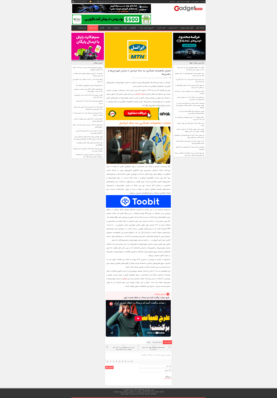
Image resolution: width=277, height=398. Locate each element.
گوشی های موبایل (187, 28)
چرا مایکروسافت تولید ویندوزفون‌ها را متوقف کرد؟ (89, 85)
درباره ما (203, 2)
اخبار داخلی (93, 28)
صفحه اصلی (200, 28)
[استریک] (116, 361)
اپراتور (125, 278)
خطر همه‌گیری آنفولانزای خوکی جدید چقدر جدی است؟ (153, 347)
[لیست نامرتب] (122, 361)
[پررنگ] (107, 361)
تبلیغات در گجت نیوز (183, 2)
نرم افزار (116, 28)
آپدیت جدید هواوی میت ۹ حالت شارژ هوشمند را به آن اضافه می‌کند (123, 347)
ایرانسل (149, 342)
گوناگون (133, 28)
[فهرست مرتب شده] (119, 361)
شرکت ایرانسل (140, 94)
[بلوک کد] (128, 361)
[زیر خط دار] (113, 361)
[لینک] (131, 361)
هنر (109, 28)
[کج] (110, 361)
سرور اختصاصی (140, 394)
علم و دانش (162, 28)
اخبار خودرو (173, 28)
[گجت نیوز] (188, 12)
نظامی (102, 28)
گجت (125, 28)
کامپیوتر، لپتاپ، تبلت (146, 28)
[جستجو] (73, 1)
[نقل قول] (125, 361)
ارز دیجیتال (82, 28)
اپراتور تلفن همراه (157, 342)
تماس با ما (195, 2)
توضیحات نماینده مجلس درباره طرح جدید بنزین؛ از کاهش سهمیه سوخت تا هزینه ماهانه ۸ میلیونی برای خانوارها (190, 105)
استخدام (172, 2)
